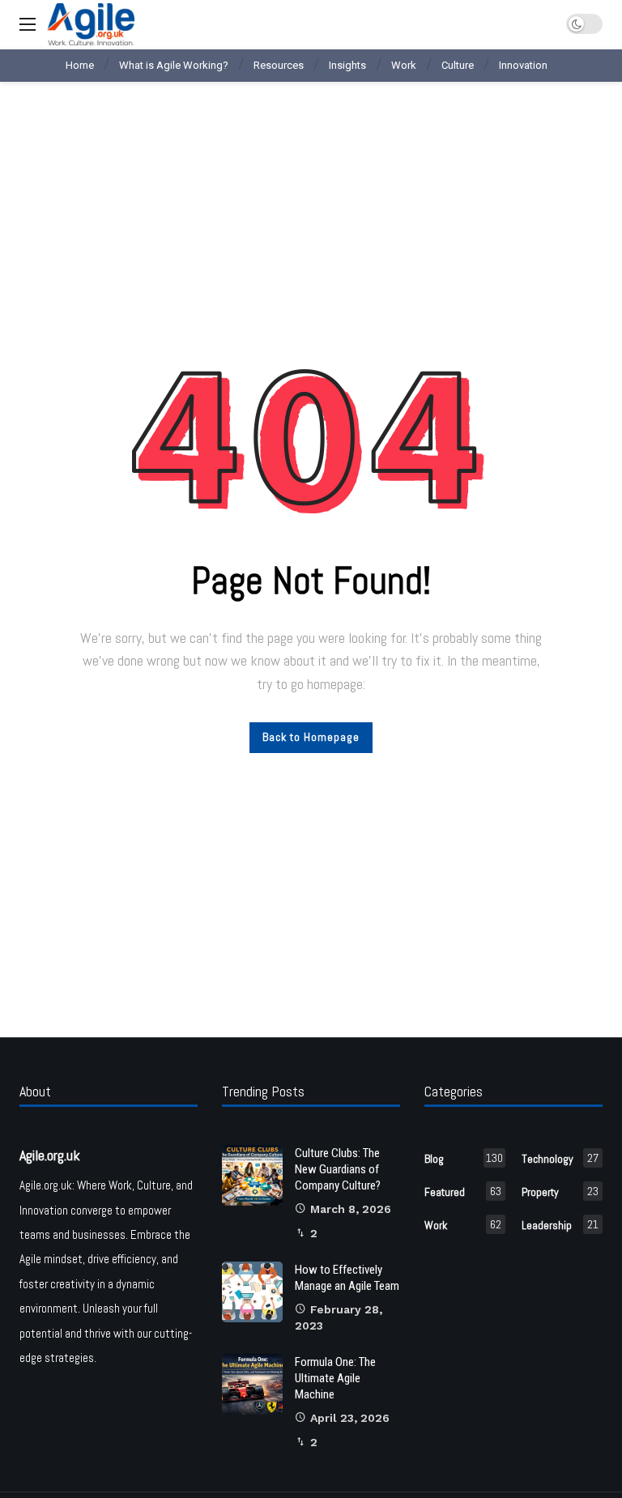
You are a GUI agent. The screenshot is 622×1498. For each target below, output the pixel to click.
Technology (560, 1158)
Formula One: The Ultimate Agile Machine (335, 1378)
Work (462, 1224)
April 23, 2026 (350, 1417)
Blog (463, 1158)
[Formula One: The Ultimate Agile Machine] (252, 1384)
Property (560, 1191)
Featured (462, 1191)
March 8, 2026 (350, 1208)
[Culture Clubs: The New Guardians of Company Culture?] (252, 1175)
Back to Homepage (311, 737)
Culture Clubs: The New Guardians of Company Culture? (338, 1169)
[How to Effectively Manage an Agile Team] (252, 1292)
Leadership (560, 1224)
